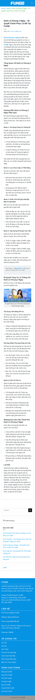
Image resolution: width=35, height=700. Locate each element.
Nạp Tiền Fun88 (6, 675)
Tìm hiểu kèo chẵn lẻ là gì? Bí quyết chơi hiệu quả (16, 558)
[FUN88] (17, 3)
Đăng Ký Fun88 (6, 672)
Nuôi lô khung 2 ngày (11, 37)
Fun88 (6, 45)
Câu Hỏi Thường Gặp (8, 652)
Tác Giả (4, 643)
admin (19, 31)
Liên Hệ (4, 646)
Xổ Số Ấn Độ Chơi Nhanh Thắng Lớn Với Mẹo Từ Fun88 (17, 534)
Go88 (5, 567)
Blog (8, 8)
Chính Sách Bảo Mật (8, 656)
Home (3, 8)
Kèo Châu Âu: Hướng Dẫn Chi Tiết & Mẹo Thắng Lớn (17, 552)
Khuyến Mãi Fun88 (7, 688)
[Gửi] (30, 510)
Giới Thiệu (4, 649)
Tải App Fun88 (6, 681)
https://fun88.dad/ (13, 617)
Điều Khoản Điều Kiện (8, 659)
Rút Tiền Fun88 (6, 678)
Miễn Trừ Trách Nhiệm (8, 662)
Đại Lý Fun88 (5, 685)
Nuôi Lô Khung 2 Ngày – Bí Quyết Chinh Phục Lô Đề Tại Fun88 (16, 546)
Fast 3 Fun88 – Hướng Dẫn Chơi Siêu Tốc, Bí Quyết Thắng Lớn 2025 (17, 540)
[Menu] (32, 3)
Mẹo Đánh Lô (19, 268)
